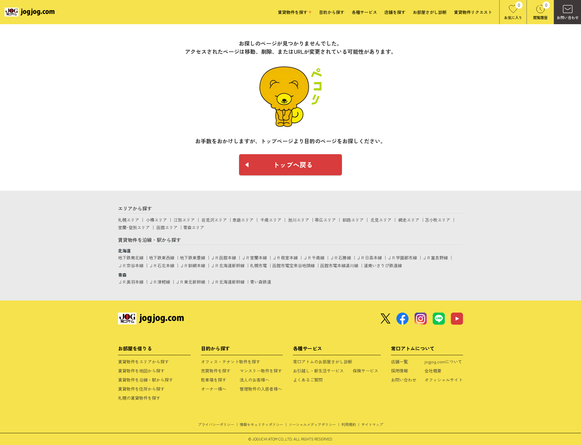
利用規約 (348, 424)
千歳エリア (270, 220)
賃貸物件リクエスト (473, 12)
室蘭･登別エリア (134, 227)
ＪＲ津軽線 (159, 282)
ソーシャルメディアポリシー (312, 424)
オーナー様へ (213, 389)
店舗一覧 (399, 362)
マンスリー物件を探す (261, 371)
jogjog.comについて (443, 362)
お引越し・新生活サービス (318, 371)
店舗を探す (394, 12)
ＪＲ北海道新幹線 (228, 265)
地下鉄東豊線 (192, 258)
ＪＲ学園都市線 (402, 258)
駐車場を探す (213, 380)
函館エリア (167, 227)
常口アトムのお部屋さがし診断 (322, 362)
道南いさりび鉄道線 (383, 265)
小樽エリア (156, 220)
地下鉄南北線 (130, 258)
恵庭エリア (243, 220)
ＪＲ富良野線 (435, 258)
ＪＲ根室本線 (285, 258)
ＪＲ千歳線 (313, 258)
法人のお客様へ (254, 380)
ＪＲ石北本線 (161, 265)
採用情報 (399, 371)
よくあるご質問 (308, 380)
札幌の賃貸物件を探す (139, 398)
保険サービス (365, 371)
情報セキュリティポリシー (261, 424)
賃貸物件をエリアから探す (143, 362)
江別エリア (184, 220)
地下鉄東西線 (161, 258)
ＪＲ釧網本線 (192, 265)
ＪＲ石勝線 (340, 258)
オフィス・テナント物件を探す (230, 362)
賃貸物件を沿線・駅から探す (145, 380)
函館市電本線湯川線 (339, 265)
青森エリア (193, 227)
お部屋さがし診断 (430, 12)
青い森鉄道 (260, 282)
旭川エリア (298, 220)
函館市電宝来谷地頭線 (293, 265)
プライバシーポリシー (216, 424)
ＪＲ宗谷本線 (130, 265)
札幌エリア (128, 220)
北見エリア (381, 220)
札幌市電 (258, 265)
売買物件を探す (216, 371)
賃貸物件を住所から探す (141, 389)
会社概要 (433, 371)
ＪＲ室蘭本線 (254, 258)
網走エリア (408, 220)
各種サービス (364, 12)
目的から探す (331, 12)
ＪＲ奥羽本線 (130, 282)
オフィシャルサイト (444, 380)
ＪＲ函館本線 (223, 258)
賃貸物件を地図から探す (141, 371)
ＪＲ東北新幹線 (190, 282)
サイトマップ (372, 424)
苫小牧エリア (437, 220)
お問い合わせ (403, 380)
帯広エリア (325, 220)
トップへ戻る (293, 164)
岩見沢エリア (214, 220)
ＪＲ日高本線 (369, 258)
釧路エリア (353, 220)
